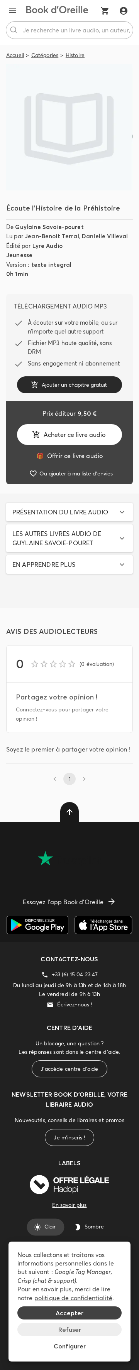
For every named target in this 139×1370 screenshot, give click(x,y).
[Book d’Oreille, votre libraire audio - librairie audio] (57, 11)
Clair (50, 1226)
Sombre (94, 1226)
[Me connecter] (123, 11)
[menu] (12, 11)
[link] (69, 455)
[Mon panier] (105, 11)
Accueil (15, 55)
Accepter (69, 1313)
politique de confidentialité (73, 1298)
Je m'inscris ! (69, 1137)
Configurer (70, 1346)
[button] (69, 512)
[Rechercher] (14, 30)
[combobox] (69, 30)
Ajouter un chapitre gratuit (74, 384)
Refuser (69, 1329)
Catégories (45, 55)
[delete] (69, 812)
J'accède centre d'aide (69, 1068)
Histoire (75, 55)
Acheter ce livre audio (74, 434)
